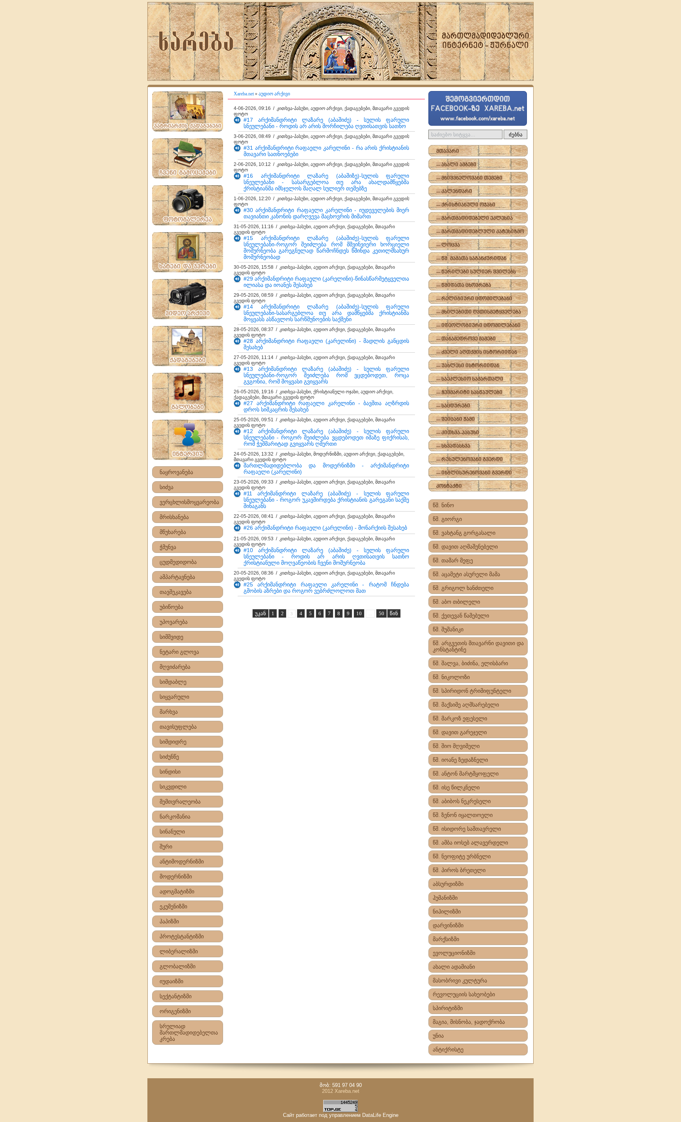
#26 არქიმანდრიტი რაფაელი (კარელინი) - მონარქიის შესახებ (325, 528)
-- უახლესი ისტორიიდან (467, 366)
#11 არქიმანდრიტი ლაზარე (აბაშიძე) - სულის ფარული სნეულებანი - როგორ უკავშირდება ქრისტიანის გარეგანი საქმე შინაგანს (326, 499)
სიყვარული (174, 697)
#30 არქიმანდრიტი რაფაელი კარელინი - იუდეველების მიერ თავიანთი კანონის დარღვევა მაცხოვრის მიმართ (326, 213)
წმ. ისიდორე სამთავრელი (467, 829)
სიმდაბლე (173, 682)
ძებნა (516, 135)
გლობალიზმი (177, 966)
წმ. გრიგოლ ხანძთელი (463, 588)
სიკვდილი (173, 786)
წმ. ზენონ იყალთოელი (463, 815)
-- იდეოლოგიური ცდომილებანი (478, 326)
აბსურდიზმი (448, 884)
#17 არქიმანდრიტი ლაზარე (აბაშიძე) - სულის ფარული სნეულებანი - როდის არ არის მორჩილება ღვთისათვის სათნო (326, 123)
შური (166, 846)
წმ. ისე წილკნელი (456, 787)
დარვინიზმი (448, 925)
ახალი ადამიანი (454, 967)
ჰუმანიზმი (445, 898)
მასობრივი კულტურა (460, 980)
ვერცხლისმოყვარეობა (189, 502)
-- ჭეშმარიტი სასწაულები (469, 393)
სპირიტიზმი (448, 1008)
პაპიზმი (169, 921)
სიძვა (166, 487)
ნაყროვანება (176, 472)
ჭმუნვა (168, 547)
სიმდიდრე (173, 742)
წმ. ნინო (443, 505)
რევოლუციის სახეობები (464, 994)
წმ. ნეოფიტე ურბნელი (462, 856)
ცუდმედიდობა (178, 562)
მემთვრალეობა (180, 801)
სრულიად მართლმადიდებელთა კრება (189, 1032)
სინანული (172, 831)
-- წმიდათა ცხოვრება (463, 285)
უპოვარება (174, 622)
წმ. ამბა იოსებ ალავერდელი (470, 842)
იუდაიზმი (171, 981)
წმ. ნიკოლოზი (451, 677)
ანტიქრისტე (448, 1049)
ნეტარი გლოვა (179, 652)
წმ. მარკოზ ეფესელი (460, 718)
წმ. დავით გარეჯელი (460, 732)
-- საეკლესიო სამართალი (469, 379)
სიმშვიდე (171, 637)
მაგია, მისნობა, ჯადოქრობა (469, 1022)
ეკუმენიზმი (173, 906)
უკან (260, 613)
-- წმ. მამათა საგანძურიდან (471, 259)
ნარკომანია (175, 816)
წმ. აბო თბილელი (456, 602)
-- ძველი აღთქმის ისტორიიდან (476, 352)
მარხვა (169, 712)
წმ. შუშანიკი (448, 629)
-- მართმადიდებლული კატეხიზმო (480, 232)
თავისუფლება (178, 727)
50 (381, 613)
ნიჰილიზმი (447, 911)
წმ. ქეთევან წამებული (461, 615)
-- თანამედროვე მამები (466, 339)
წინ (394, 613)
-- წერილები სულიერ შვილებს (476, 272)
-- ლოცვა (448, 245)
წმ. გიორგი (447, 519)
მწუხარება (173, 532)
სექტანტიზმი (176, 996)
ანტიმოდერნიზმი (182, 861)
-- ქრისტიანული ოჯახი (465, 205)
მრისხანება (174, 517)
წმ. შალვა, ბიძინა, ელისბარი (470, 663)
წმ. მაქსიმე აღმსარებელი (466, 704)
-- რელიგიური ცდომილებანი (474, 299)
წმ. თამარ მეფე (453, 560)
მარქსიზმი (446, 939)
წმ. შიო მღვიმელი (456, 746)
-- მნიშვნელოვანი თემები (469, 178)
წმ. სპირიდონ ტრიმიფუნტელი (472, 691)
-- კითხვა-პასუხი (457, 433)
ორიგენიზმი (175, 1011)
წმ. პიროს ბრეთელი (459, 870)
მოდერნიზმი (176, 876)
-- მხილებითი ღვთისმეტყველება (478, 312)
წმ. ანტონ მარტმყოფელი (466, 773)
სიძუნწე (169, 757)
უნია (438, 1036)
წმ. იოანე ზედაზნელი (460, 760)
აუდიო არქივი (274, 94)
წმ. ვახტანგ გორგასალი (464, 533)
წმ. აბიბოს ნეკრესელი (462, 801)
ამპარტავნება (177, 577)
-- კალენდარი (454, 192)
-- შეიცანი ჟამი (455, 419)
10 (359, 613)
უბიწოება (171, 607)
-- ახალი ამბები (456, 165)
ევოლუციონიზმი (454, 953)
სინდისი (170, 771)
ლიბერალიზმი (179, 951)
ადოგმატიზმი (177, 891)
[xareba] (340, 41)
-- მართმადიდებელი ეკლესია (474, 218)
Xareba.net (244, 94)
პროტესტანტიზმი (182, 936)
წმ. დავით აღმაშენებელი (465, 546)
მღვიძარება (175, 667)
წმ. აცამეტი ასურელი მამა (466, 574)
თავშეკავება (176, 592)
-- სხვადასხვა (453, 446)
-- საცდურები (453, 406)
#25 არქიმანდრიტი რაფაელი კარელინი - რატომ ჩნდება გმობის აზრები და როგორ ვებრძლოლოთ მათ (326, 587)
